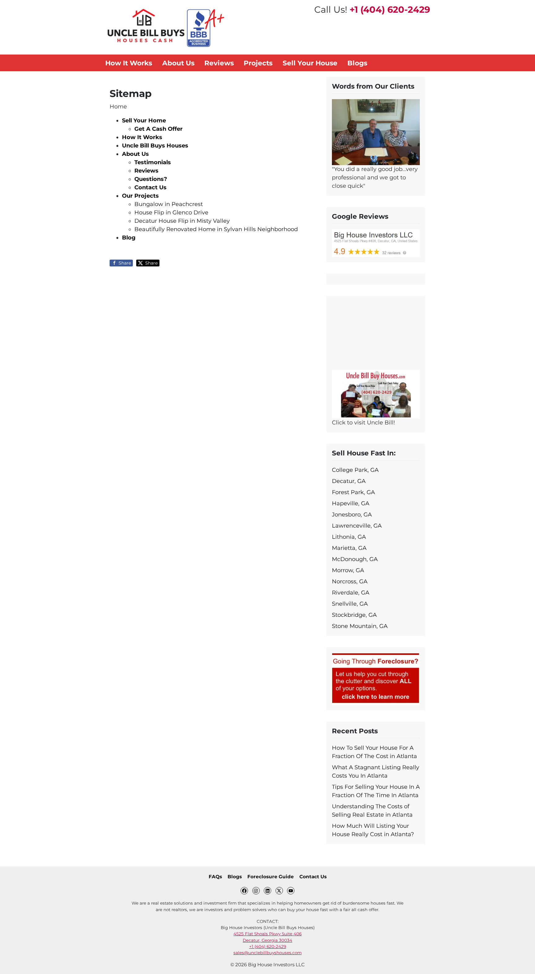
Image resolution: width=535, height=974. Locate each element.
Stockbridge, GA (354, 615)
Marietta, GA (349, 548)
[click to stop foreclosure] (376, 678)
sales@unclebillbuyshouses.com (267, 952)
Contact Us (313, 877)
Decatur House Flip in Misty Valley (182, 220)
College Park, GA (355, 470)
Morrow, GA (348, 570)
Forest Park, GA (353, 492)
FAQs (215, 877)
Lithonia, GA (349, 536)
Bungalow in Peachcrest (168, 204)
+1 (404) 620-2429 (390, 9)
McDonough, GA (355, 559)
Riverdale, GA (350, 592)
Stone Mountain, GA (360, 626)
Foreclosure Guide (270, 877)
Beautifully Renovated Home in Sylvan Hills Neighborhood (216, 229)
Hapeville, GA (350, 503)
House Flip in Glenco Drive (171, 212)
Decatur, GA (349, 481)
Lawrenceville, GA (357, 525)
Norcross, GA (350, 581)
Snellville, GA (350, 603)
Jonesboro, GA (352, 514)
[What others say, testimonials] (376, 131)
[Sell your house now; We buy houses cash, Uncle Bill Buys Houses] (376, 393)
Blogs (235, 877)
